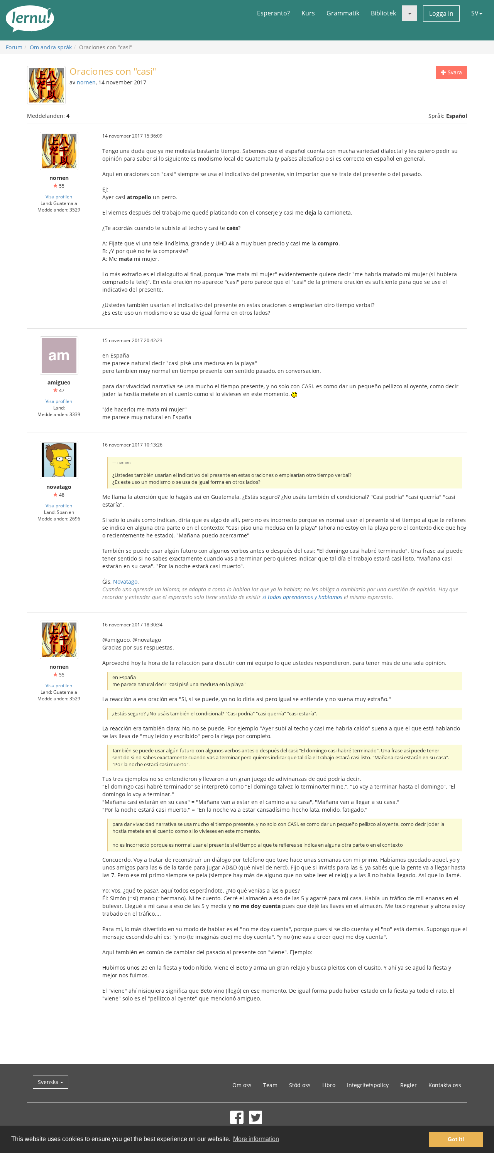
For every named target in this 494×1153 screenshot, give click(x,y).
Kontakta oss (444, 1085)
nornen (86, 82)
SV (475, 13)
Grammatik (343, 13)
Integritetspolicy (368, 1085)
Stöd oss (300, 1085)
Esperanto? (273, 13)
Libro (328, 1085)
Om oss (242, 1085)
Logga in (441, 13)
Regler (408, 1085)
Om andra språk (51, 47)
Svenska (49, 1082)
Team (270, 1085)
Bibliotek (383, 13)
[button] (409, 13)
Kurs (308, 13)
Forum (14, 47)
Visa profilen (59, 196)
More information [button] (256, 1139)
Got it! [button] (456, 1139)
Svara (454, 72)
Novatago (125, 581)
